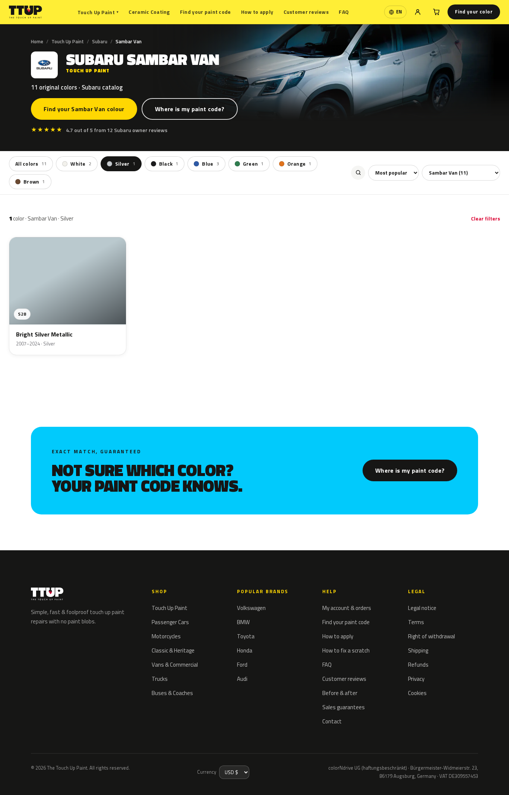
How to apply (257, 12)
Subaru (99, 41)
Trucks (160, 679)
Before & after (339, 693)
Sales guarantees (343, 707)
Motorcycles (166, 636)
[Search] (358, 173)
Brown (34, 181)
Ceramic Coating (149, 12)
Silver (125, 164)
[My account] (417, 11)
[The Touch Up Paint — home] (25, 12)
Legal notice (422, 608)
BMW (243, 622)
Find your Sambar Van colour (84, 108)
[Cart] (436, 11)
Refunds (418, 664)
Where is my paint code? (189, 108)
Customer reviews (306, 12)
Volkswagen (251, 608)
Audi (242, 679)
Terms (416, 622)
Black (168, 164)
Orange (299, 164)
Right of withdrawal (431, 636)
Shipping (418, 650)
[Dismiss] (33, 779)
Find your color (474, 11)
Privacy (416, 679)
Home (37, 41)
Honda (244, 650)
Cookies (417, 693)
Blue (210, 164)
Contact (332, 721)
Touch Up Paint (98, 12)
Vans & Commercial (175, 664)
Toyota (246, 636)
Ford (242, 664)
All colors (31, 164)
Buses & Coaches (172, 693)
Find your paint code (205, 12)
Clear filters (485, 218)
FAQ (344, 12)
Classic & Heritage (173, 650)
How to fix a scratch (346, 650)
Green (253, 164)
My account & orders (346, 608)
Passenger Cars (170, 622)
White (80, 164)
